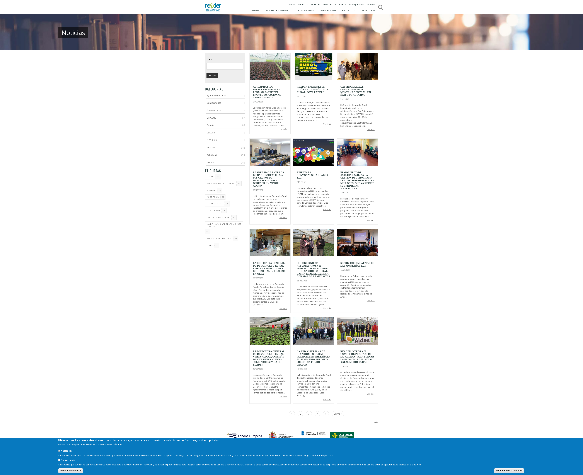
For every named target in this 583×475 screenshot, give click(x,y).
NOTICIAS (212, 140)
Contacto (303, 4)
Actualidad (212, 154)
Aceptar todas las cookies (509, 470)
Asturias (211, 162)
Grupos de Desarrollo (279, 10)
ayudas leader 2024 (216, 95)
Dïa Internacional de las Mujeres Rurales (223, 225)
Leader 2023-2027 (214, 204)
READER (211, 147)
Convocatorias (214, 102)
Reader (255, 10)
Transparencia (356, 4)
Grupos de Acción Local (219, 238)
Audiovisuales (306, 10)
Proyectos (348, 10)
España (210, 125)
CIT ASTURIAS (368, 10)
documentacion (214, 110)
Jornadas (211, 190)
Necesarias (66, 450)
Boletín (371, 4)
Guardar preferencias (71, 470)
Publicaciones (328, 10)
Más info (117, 444)
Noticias (315, 4)
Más (376, 422)
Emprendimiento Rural (218, 217)
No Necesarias (68, 459)
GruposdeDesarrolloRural (220, 183)
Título (209, 59)
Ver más (283, 129)
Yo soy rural (213, 210)
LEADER (211, 132)
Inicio (292, 4)
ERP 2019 (211, 117)
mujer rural (212, 197)
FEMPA (209, 245)
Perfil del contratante (334, 4)
